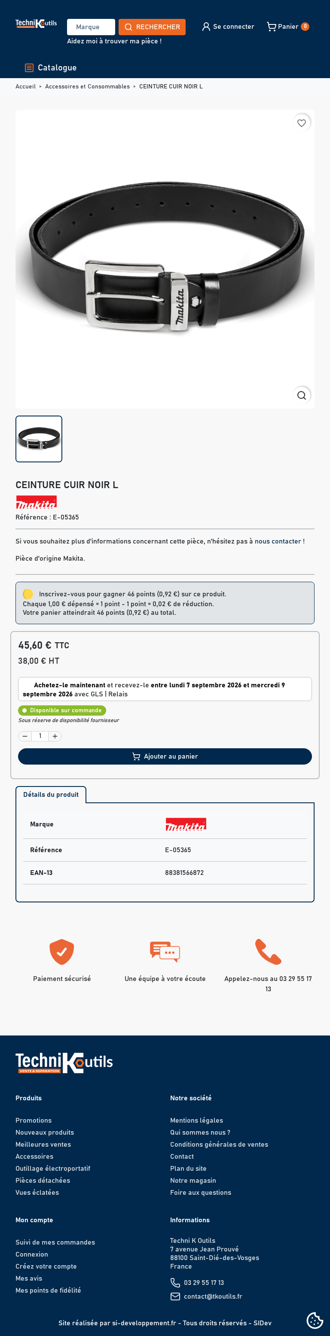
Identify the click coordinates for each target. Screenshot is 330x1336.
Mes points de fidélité (48, 1290)
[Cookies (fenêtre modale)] (315, 1321)
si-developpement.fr (144, 1323)
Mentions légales (196, 1120)
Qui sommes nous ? (200, 1132)
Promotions (33, 1120)
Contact (182, 1156)
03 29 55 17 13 (204, 1282)
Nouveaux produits (44, 1132)
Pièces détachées (42, 1180)
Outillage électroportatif (52, 1168)
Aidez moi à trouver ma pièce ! (114, 41)
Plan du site (188, 1168)
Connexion (31, 1254)
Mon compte (34, 1220)
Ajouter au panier (171, 756)
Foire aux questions (200, 1192)
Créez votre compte (46, 1266)
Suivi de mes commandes (55, 1242)
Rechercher (158, 27)
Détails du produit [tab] (51, 794)
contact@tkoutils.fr (213, 1296)
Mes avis (28, 1278)
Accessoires (34, 1156)
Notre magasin (193, 1180)
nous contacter (278, 541)
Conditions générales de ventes (219, 1144)
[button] (227, 26)
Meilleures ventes (43, 1144)
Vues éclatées (37, 1192)
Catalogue (57, 68)
